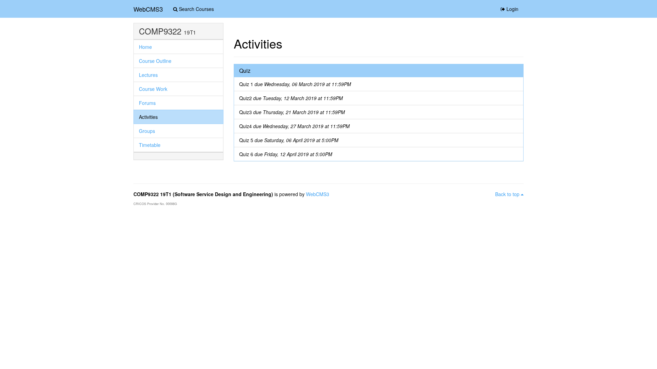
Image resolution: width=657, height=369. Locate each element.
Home (145, 46)
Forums (147, 102)
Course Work (153, 88)
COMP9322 (160, 31)
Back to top (508, 194)
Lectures (148, 74)
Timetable (149, 144)
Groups (147, 130)
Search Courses (196, 8)
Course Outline (155, 60)
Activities (148, 116)
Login (511, 8)
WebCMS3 (148, 8)
